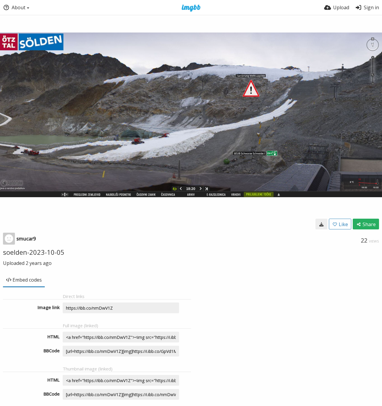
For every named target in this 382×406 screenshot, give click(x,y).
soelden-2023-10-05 (33, 252)
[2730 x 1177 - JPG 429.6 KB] (321, 224)
